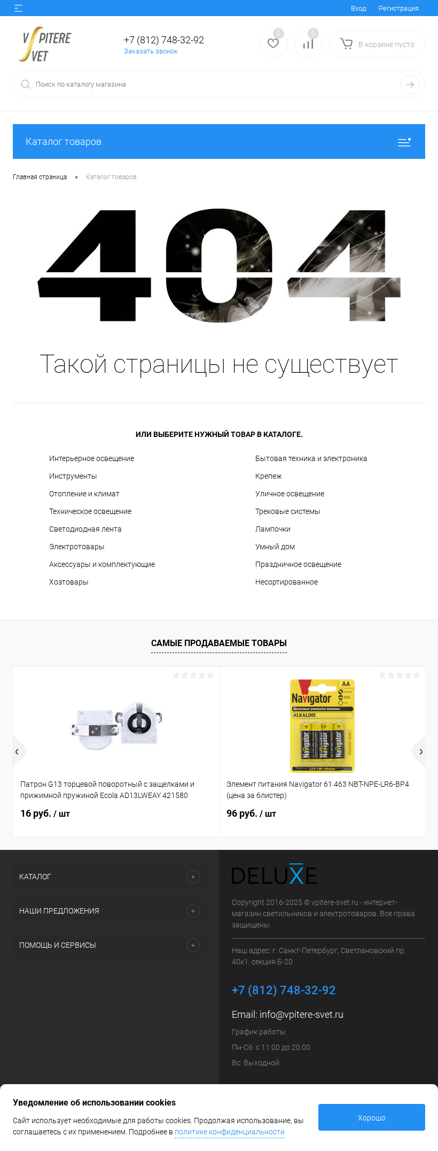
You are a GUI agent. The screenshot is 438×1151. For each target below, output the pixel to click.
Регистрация (399, 8)
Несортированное (286, 582)
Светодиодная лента (85, 529)
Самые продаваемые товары (219, 643)
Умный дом (275, 546)
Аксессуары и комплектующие (102, 564)
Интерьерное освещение (91, 458)
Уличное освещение (289, 493)
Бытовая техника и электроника (311, 458)
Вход (358, 8)
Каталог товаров (63, 141)
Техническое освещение (90, 511)
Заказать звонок (151, 51)
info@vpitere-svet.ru (301, 1014)
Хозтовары (69, 582)
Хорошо (372, 1118)
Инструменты (73, 476)
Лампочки (273, 529)
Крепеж (268, 476)
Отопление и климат (84, 493)
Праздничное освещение (298, 564)
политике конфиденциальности (230, 1131)
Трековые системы (287, 511)
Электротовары (77, 546)
